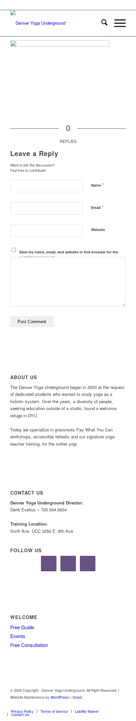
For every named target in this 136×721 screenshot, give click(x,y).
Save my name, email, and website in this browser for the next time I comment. (68, 254)
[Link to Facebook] (101, 704)
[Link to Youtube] (121, 704)
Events (17, 635)
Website (98, 229)
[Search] (101, 23)
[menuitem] (101, 23)
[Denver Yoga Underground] (56, 23)
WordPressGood (66, 697)
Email (97, 207)
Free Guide (22, 627)
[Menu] (117, 23)
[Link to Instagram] (111, 704)
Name (97, 185)
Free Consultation (29, 644)
